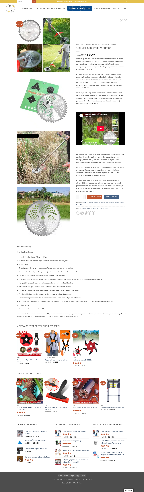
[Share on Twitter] (82, 213)
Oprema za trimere (108, 44)
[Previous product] (125, 20)
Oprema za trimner (98, 208)
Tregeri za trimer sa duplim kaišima (56, 360)
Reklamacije (87, 480)
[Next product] (121, 20)
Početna (79, 44)
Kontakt (126, 8)
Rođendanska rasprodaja (106, 203)
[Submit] (34, 1)
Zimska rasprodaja (79, 8)
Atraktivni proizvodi (107, 8)
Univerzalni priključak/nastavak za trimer (28, 361)
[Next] (126, 398)
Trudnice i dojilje (50, 8)
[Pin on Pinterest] (89, 213)
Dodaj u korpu (95, 196)
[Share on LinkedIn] (93, 213)
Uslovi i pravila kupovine (72, 480)
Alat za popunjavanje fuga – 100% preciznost (56, 408)
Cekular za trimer (87, 208)
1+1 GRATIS (38, 8)
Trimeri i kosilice (92, 44)
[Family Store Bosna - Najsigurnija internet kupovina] (10, 8)
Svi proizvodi (27, 8)
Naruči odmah (111, 196)
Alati (96, 8)
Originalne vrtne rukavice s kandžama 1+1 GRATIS (29, 408)
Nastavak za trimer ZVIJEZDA (82, 360)
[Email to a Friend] (85, 213)
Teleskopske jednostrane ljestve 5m (112, 407)
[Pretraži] (19, 8)
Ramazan (61, 8)
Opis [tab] (18, 247)
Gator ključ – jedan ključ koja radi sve (85, 407)
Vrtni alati (79, 205)
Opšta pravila (57, 480)
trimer (106, 208)
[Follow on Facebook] (126, 1)
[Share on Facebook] (78, 213)
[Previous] (16, 398)
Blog (119, 8)
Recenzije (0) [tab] (26, 247)
